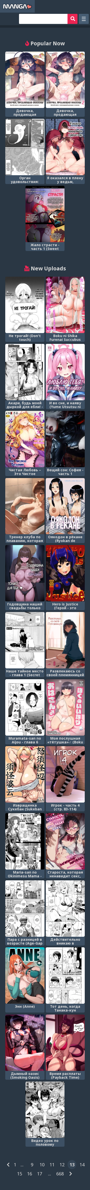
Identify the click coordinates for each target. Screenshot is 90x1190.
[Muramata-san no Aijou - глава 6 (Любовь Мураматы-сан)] (24, 707)
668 (60, 1174)
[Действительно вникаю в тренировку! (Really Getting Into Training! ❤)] (65, 908)
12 (62, 1165)
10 (42, 1165)
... (22, 1165)
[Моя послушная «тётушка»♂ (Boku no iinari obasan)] (65, 707)
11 (52, 1165)
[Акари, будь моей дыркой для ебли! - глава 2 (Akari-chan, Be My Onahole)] (24, 372)
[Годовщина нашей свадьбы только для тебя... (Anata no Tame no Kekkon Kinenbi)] (24, 573)
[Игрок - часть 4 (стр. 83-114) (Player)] (65, 774)
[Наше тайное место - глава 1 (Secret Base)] (24, 640)
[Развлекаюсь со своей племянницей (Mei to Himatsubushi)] (65, 640)
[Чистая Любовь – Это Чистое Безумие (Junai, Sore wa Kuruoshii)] (24, 439)
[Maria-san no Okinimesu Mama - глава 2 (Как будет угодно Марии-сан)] (24, 841)
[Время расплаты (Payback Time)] (65, 1043)
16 (29, 1174)
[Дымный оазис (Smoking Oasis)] (24, 1043)
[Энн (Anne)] (24, 975)
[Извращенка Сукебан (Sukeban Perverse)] (24, 774)
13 (72, 1165)
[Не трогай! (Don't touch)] (24, 305)
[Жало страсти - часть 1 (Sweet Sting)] (45, 214)
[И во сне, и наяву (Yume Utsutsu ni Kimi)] (65, 372)
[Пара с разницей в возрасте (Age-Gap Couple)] (24, 908)
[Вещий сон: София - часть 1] (65, 439)
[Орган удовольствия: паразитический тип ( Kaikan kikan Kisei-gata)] (24, 147)
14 (82, 1165)
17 (39, 1174)
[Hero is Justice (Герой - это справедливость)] (65, 573)
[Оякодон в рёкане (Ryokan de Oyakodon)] (65, 506)
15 (19, 1174)
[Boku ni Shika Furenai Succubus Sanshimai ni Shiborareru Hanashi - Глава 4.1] (65, 305)
